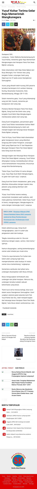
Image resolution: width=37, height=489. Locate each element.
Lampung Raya (11, 6)
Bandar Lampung (21, 6)
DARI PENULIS (19, 368)
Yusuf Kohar (10, 314)
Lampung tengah (29, 482)
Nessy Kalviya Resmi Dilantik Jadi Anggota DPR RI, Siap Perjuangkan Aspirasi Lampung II (23, 374)
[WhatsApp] (12, 24)
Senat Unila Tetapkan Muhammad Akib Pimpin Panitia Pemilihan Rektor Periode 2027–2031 (23, 383)
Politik (20, 476)
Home (3, 476)
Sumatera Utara (7, 483)
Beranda (4, 6)
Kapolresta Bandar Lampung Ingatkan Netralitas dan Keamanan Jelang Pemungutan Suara (27, 338)
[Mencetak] (16, 24)
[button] (3, 2)
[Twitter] (8, 24)
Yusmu (7, 20)
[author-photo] (18, 356)
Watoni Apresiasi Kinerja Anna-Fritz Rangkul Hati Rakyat (9, 337)
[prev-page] (3, 400)
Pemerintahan (21, 478)
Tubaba (21, 482)
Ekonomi (14, 478)
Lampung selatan (27, 480)
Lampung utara (6, 482)
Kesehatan (7, 478)
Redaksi (9, 476)
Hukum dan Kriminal (28, 476)
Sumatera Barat (17, 483)
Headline (14, 476)
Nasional (28, 478)
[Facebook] (3, 24)
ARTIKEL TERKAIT (7, 368)
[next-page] (6, 400)
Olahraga (31, 483)
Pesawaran (14, 482)
